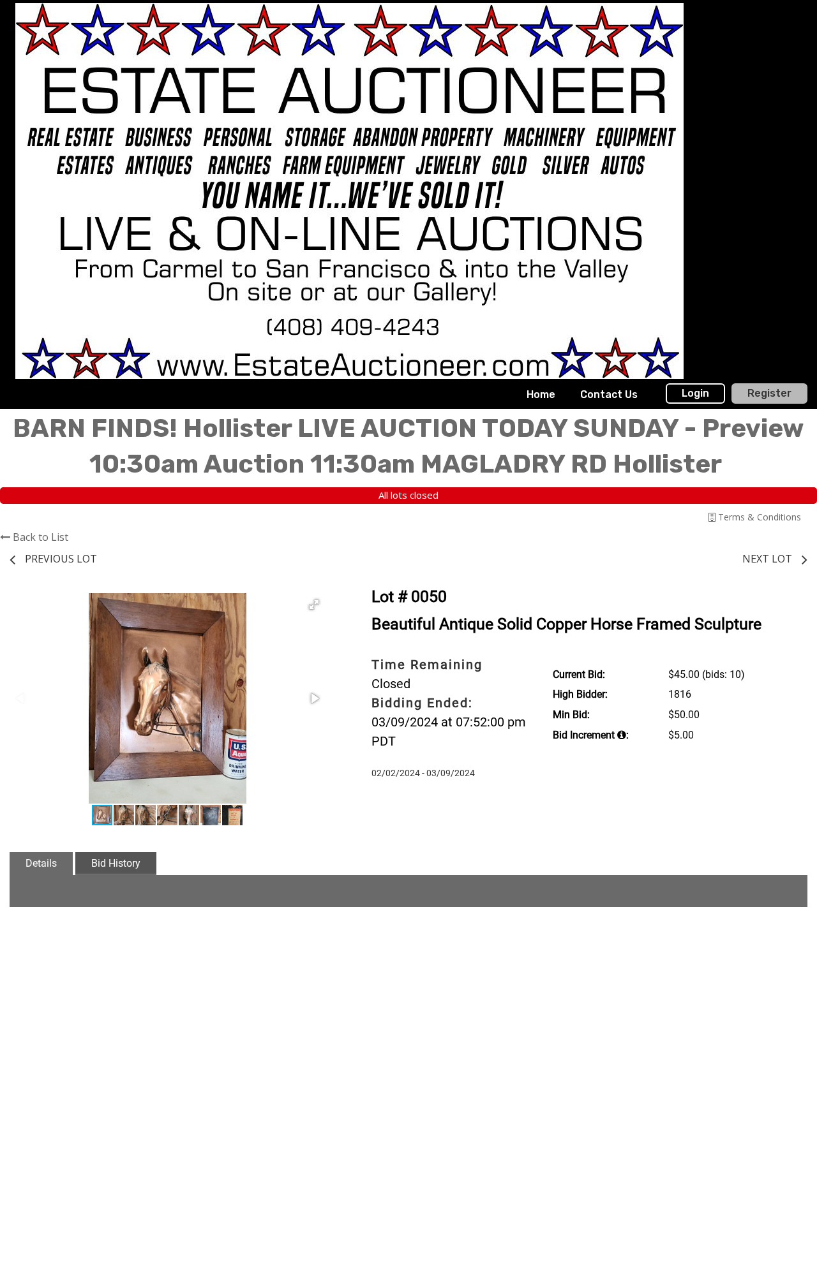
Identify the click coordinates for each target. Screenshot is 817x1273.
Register (769, 393)
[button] (314, 604)
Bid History (115, 863)
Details (41, 863)
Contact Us (609, 394)
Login (695, 393)
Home (541, 394)
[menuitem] (540, 395)
